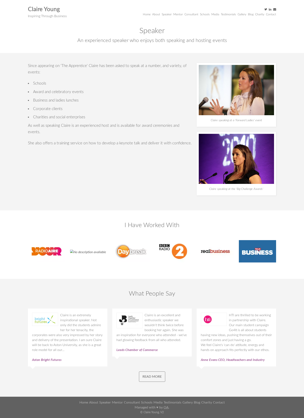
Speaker (167, 14)
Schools (205, 14)
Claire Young (44, 9)
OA (166, 407)
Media (215, 14)
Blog (251, 14)
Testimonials (228, 14)
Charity (259, 14)
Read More (152, 376)
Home (147, 14)
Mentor (178, 14)
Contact (271, 14)
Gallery (242, 14)
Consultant (191, 14)
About (156, 14)
